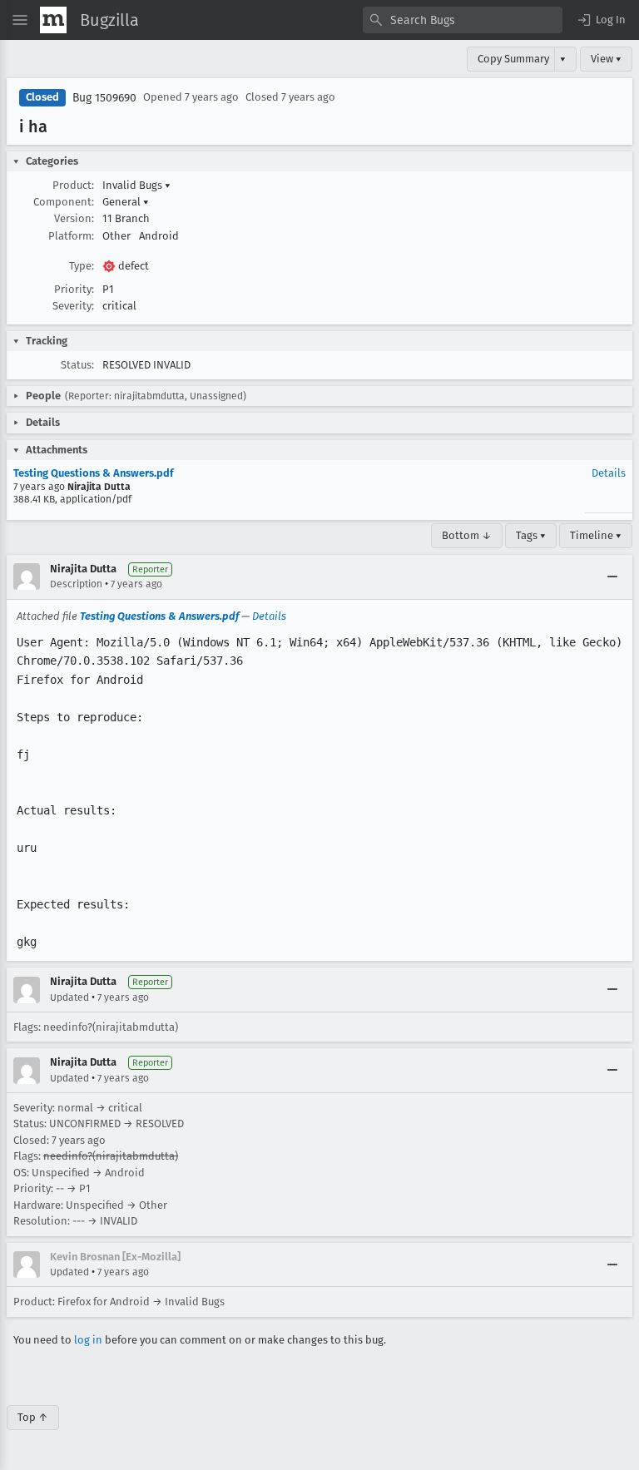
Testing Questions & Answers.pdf (93, 473)
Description (76, 584)
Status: (77, 365)
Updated (69, 997)
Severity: (73, 305)
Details (609, 473)
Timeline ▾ (596, 535)
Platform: (71, 236)
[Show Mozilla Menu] (53, 20)
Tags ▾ (531, 535)
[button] (600, 20)
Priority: (74, 289)
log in (88, 1340)
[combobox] (462, 20)
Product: (73, 185)
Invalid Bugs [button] (136, 185)
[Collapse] (612, 576)
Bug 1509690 (104, 98)
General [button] (125, 202)
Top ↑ (32, 1417)
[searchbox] (462, 20)
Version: (74, 218)
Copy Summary (513, 58)
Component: (63, 202)
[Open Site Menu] (20, 20)
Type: (81, 266)
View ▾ (606, 58)
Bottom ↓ (467, 535)
